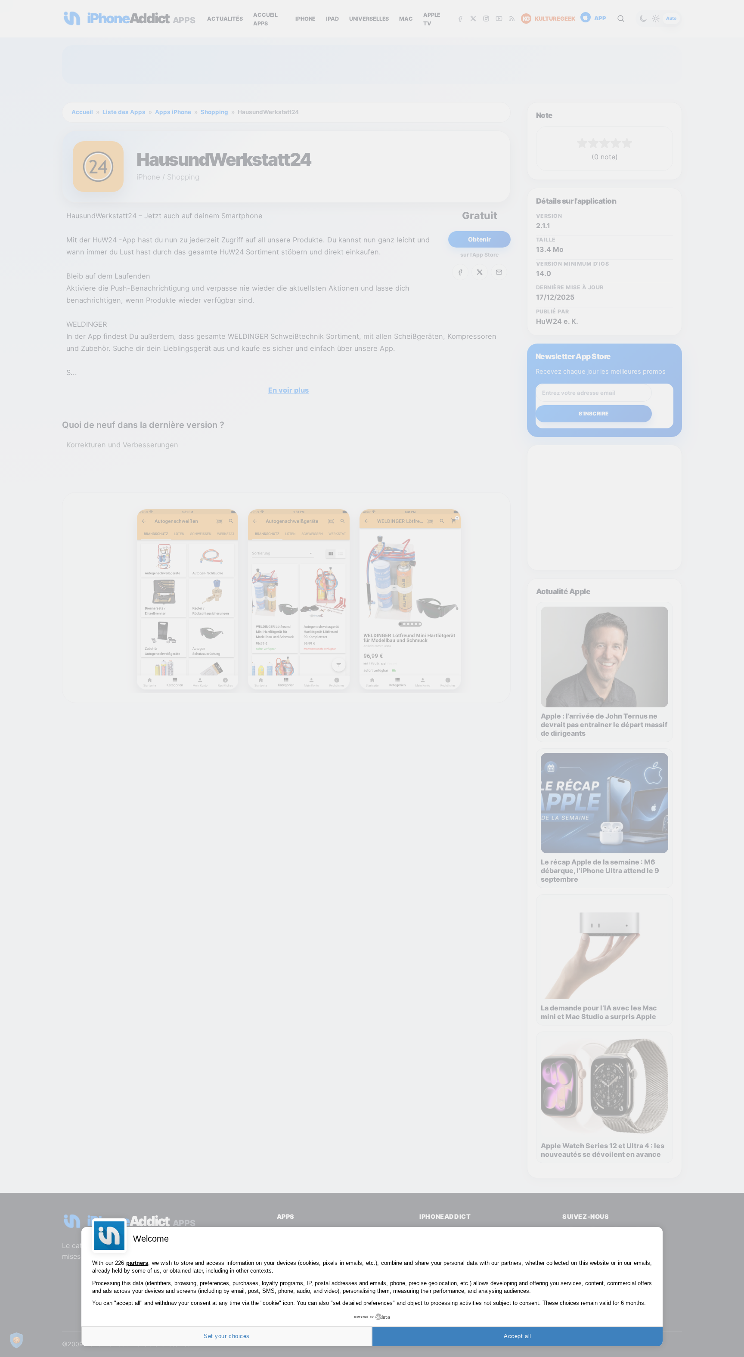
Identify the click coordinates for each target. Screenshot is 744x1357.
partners (137, 1263)
